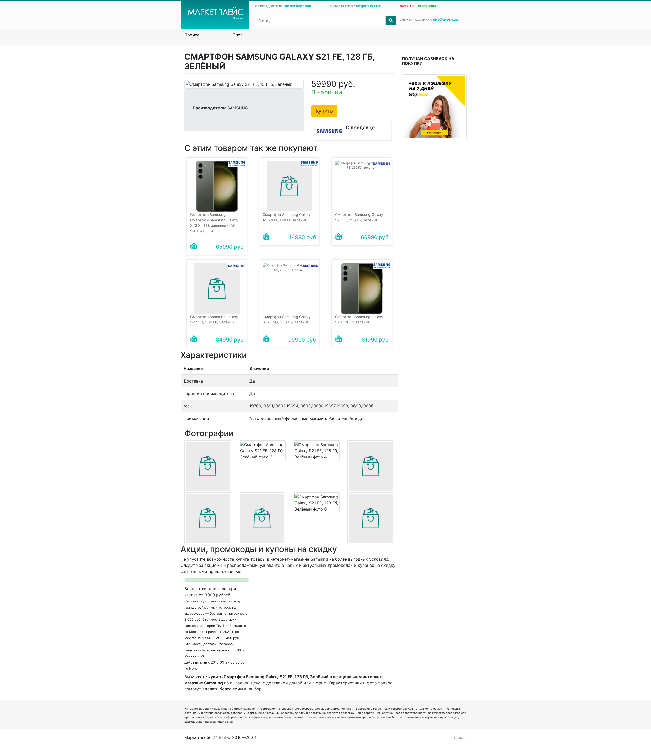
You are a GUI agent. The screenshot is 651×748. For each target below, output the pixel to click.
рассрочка (427, 6)
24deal (219, 737)
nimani (460, 737)
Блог (237, 34)
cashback (408, 6)
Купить (324, 111)
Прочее (191, 34)
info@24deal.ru (446, 19)
